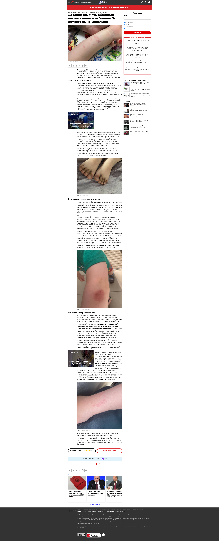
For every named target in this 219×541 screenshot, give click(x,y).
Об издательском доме (90, 509)
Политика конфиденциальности (85, 529)
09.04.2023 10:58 (72, 12)
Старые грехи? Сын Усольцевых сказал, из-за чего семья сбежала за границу (140, 89)
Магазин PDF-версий (137, 509)
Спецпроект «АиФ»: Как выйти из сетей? (109, 7)
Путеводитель (92, 511)
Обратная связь (82, 511)
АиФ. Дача (128, 24)
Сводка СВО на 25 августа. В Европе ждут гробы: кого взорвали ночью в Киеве (137, 42)
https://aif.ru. (82, 527)
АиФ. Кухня (128, 29)
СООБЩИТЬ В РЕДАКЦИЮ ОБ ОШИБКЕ (115, 511)
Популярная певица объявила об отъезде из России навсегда (138, 126)
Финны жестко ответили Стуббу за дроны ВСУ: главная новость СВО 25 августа (137, 55)
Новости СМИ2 (95, 504)
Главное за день (129, 22)
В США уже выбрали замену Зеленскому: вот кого (137, 115)
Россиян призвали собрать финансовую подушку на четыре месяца (139, 104)
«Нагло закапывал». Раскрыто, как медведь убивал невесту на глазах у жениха (140, 95)
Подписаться (137, 32)
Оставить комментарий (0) (109, 450)
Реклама (80, 509)
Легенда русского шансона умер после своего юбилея (139, 121)
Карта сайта (101, 511)
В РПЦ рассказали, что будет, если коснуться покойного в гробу (139, 132)
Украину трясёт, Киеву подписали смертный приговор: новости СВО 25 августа (137, 69)
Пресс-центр (126, 509)
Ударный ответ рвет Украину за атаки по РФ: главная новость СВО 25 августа (137, 62)
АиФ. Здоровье (129, 26)
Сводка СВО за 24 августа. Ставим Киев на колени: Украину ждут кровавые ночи (137, 49)
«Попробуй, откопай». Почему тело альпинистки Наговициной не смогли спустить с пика (140, 84)
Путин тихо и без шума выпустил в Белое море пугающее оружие (139, 109)
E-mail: (126, 15)
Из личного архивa (73, 61)
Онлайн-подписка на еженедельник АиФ (110, 509)
